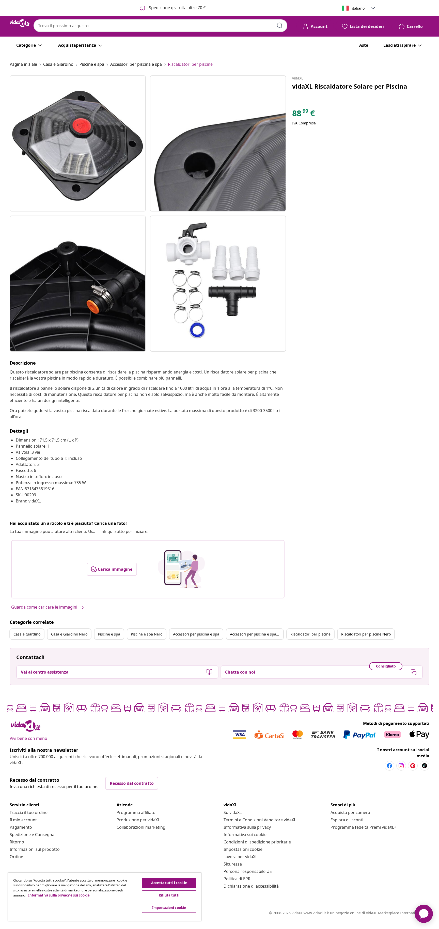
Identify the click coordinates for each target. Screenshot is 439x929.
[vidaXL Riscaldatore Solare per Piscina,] (77, 143)
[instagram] (401, 765)
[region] (104, 897)
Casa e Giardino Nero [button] (69, 634)
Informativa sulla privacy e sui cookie (59, 895)
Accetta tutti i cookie (169, 883)
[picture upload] (181, 569)
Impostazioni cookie (243, 849)
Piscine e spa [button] (109, 634)
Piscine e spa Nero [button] (146, 634)
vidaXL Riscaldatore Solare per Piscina (349, 86)
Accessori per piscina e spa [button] (196, 634)
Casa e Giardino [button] (26, 634)
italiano (358, 8)
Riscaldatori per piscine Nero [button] (366, 634)
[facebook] (389, 765)
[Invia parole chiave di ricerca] (280, 25)
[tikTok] (424, 765)
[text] (303, 114)
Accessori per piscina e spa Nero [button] (256, 634)
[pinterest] (412, 765)
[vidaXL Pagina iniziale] (19, 23)
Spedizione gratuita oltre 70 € (177, 7)
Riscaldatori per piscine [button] (310, 634)
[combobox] (160, 25)
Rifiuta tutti (169, 895)
